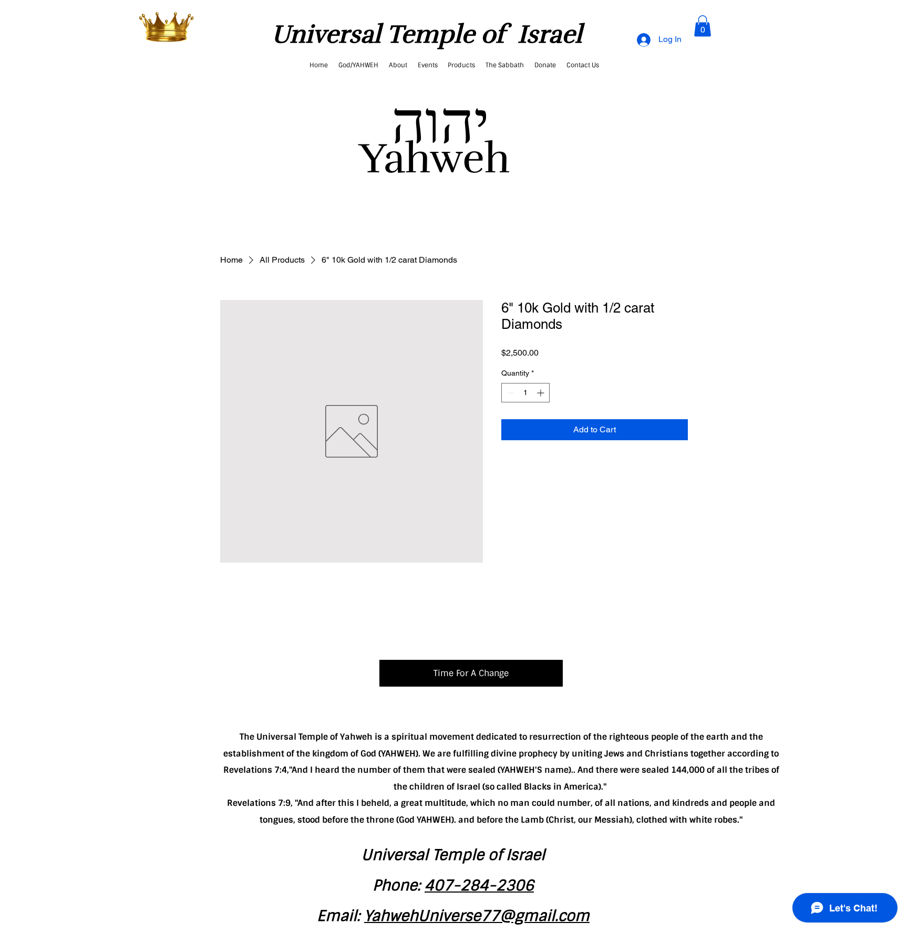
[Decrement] (509, 392)
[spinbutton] (525, 392)
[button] (702, 26)
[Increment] (541, 392)
